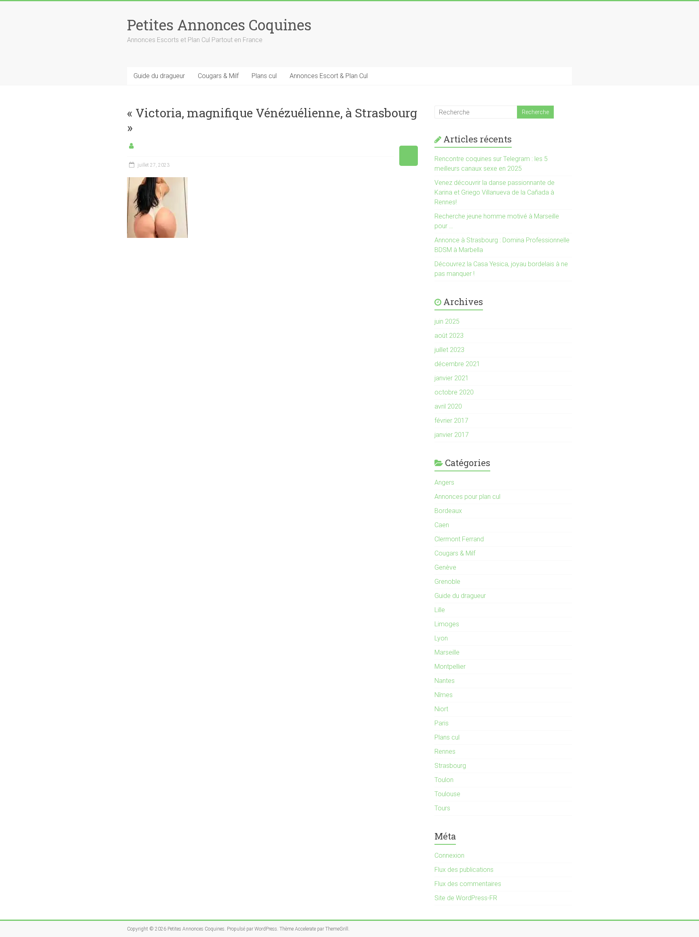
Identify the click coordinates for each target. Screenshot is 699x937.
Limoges (446, 624)
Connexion (449, 855)
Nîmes (443, 695)
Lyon (441, 638)
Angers (444, 482)
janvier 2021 (451, 378)
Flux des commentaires (467, 884)
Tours (442, 808)
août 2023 (449, 335)
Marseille (447, 652)
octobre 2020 (454, 392)
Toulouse (447, 794)
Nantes (444, 681)
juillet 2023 (449, 350)
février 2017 (451, 420)
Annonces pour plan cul (467, 496)
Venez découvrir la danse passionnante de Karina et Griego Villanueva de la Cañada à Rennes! (494, 192)
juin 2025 (447, 321)
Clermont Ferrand (459, 539)
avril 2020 (448, 406)
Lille (439, 610)
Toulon (443, 780)
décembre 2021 (457, 364)
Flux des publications (464, 869)
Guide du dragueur (159, 76)
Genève (445, 567)
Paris (441, 723)
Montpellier (450, 666)
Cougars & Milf (218, 76)
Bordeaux (448, 511)
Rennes (444, 751)
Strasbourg (450, 766)
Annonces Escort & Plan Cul (329, 76)
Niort (441, 709)
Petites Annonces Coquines (219, 24)
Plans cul (264, 76)
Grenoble (447, 581)
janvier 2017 (451, 435)
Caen (441, 525)
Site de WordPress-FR (465, 898)
